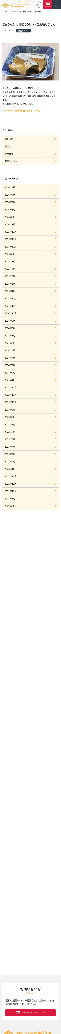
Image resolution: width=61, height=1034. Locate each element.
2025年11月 (10, 239)
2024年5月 (10, 350)
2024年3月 (10, 365)
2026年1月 (10, 224)
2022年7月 (10, 498)
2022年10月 (10, 491)
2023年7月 (10, 424)
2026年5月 (10, 209)
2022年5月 (10, 506)
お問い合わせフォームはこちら (33, 1012)
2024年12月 (10, 298)
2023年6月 (10, 431)
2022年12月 (10, 476)
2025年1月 (10, 291)
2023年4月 (10, 446)
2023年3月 (10, 454)
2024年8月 (10, 328)
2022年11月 (10, 483)
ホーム (5, 11)
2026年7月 (10, 194)
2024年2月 (10, 372)
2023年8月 (10, 417)
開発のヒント (11, 161)
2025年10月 (10, 246)
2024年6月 (10, 343)
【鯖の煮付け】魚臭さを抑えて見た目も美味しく (23, 111)
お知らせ (13, 11)
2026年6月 (10, 202)
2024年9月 (10, 320)
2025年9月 (10, 254)
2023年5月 (10, 439)
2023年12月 (10, 387)
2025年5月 (10, 276)
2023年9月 (10, 409)
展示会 (8, 146)
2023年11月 (10, 394)
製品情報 (9, 153)
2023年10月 (10, 402)
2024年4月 (10, 357)
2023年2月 (10, 461)
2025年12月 (10, 231)
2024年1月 (10, 380)
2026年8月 (10, 187)
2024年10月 (10, 313)
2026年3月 (10, 217)
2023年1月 (10, 469)
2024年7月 (10, 335)
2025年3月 (10, 283)
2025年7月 (10, 268)
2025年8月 (10, 261)
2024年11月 (10, 306)
